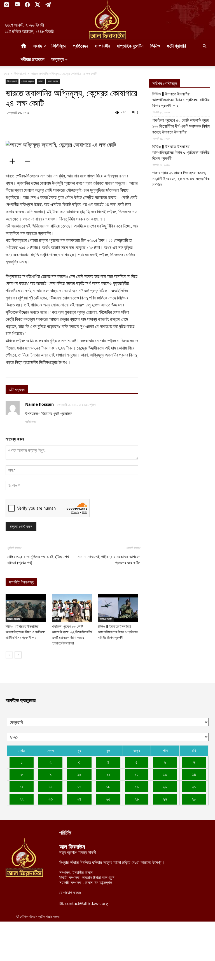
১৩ (165, 774)
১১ (108, 774)
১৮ (108, 786)
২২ (22, 799)
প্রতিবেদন (80, 46)
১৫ (22, 786)
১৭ (79, 786)
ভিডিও (155, 46)
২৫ (108, 799)
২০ (165, 786)
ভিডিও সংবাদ (13, 619)
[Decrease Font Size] (29, 161)
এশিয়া (56, 619)
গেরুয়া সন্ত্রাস (28, 81)
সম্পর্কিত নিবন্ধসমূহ (21, 582)
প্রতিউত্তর (30, 421)
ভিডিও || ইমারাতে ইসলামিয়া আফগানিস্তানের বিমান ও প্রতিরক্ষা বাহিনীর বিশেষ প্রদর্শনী (118, 632)
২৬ (137, 799)
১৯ (137, 786)
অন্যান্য (57, 59)
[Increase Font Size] (14, 161)
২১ (194, 786)
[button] (204, 46)
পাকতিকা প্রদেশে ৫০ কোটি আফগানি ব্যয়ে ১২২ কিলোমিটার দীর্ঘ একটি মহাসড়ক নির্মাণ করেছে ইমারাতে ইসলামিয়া (181, 126)
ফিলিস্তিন (59, 46)
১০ (79, 774)
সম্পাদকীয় (102, 46)
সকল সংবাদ (53, 81)
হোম (6, 73)
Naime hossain (39, 404)
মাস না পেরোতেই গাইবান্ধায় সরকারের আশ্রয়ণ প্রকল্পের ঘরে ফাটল (109, 559)
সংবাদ (37, 46)
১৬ (50, 786)
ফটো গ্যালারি (176, 46)
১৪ (194, 774)
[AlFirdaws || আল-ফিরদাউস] (107, 19)
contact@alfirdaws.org (86, 903)
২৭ (165, 799)
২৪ (79, 799)
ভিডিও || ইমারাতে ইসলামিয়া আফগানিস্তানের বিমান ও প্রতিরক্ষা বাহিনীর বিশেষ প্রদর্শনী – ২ (25, 632)
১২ (137, 774)
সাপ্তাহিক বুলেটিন (130, 46)
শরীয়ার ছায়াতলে (33, 59)
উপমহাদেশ (20, 73)
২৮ (194, 799)
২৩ (50, 799)
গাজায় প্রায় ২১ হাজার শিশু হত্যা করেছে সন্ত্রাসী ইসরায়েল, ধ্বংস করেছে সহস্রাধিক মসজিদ (181, 178)
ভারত (40, 81)
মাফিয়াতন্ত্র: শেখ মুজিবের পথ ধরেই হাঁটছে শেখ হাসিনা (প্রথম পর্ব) (38, 559)
